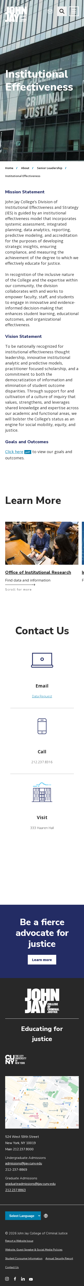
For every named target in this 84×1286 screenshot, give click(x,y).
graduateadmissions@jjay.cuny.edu (30, 1184)
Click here (17, 451)
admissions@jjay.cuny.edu (23, 1163)
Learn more (42, 960)
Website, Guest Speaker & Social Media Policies (33, 1249)
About (25, 168)
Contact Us (12, 1267)
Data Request (42, 696)
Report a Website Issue (19, 1241)
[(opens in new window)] (15, 1063)
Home (9, 168)
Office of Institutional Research (38, 572)
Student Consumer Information (23, 1258)
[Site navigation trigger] (74, 11)
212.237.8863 (15, 1190)
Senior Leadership (49, 168)
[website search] (62, 11)
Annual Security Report (59, 1258)
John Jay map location (42, 1102)
